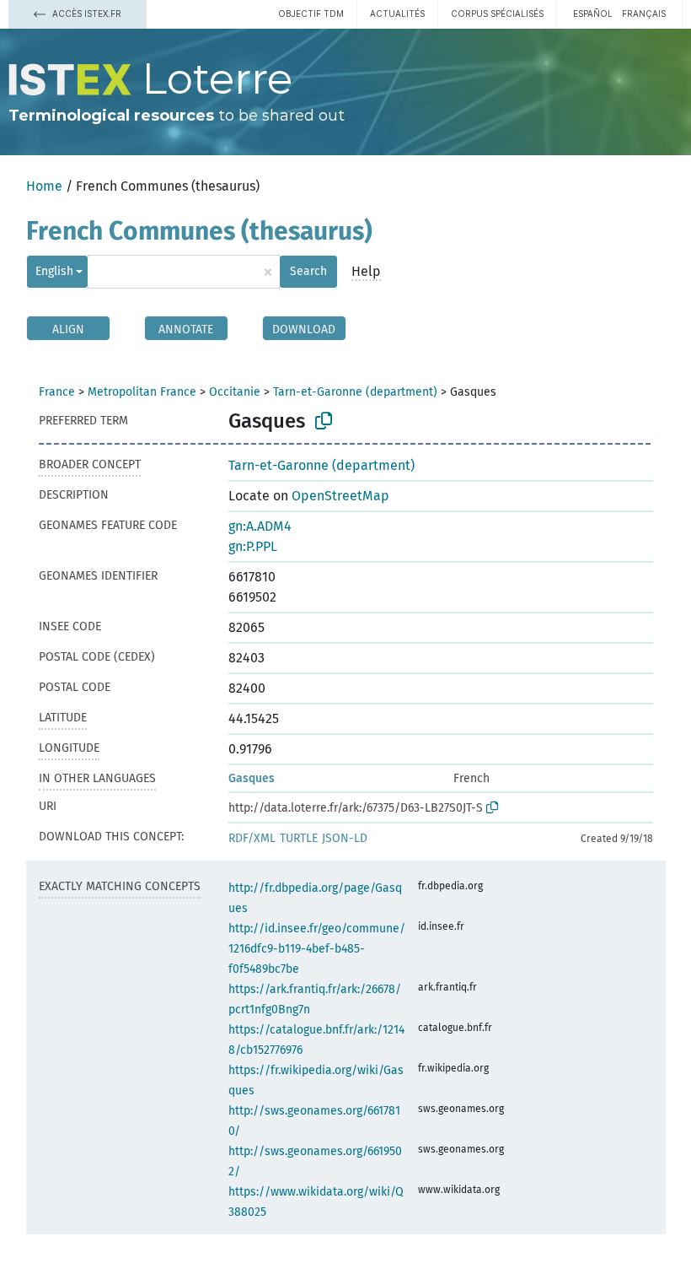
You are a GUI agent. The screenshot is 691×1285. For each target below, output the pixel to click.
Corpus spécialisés (497, 13)
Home (44, 186)
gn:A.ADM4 (260, 526)
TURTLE (299, 838)
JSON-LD (344, 838)
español (593, 13)
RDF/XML (252, 838)
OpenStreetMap (340, 496)
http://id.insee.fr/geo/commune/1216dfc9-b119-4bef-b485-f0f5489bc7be (316, 948)
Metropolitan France (142, 392)
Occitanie (234, 392)
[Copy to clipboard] (323, 421)
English (54, 271)
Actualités (397, 13)
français (644, 13)
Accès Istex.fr (85, 13)
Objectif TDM (311, 13)
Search (308, 271)
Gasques (251, 778)
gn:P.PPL (252, 546)
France (57, 392)
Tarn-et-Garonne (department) (355, 392)
